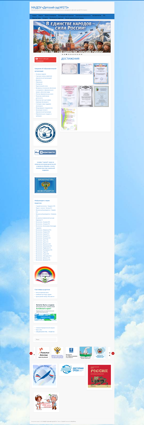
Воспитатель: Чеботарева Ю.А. (44, 256)
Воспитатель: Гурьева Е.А (42, 234)
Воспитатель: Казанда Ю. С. (43, 236)
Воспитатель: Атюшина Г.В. (43, 224)
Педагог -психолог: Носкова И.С (44, 208)
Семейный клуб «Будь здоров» (44, 294)
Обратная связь (36, 18)
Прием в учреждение (50, 15)
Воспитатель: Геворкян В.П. (43, 232)
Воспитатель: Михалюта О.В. (43, 244)
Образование (39, 82)
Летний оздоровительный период (74, 18)
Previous (35, 37)
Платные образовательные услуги (44, 94)
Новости (40, 15)
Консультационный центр (42, 292)
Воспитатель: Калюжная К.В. (43, 238)
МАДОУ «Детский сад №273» (50, 7)
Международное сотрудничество (44, 108)
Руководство (39, 84)
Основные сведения (41, 74)
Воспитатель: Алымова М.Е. (43, 222)
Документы (38, 80)
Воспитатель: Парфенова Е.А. (43, 248)
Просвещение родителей (56, 18)
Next (109, 37)
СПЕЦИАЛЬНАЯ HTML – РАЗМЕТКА (45, 331)
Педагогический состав (42, 86)
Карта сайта (39, 329)
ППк (104, 15)
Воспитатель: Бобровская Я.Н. (43, 230)
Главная (34, 15)
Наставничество (96, 15)
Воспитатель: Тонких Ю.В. (42, 254)
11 (81, 54)
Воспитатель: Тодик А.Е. (42, 252)
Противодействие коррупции (66, 15)
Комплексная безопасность (83, 15)
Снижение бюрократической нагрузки (45, 327)
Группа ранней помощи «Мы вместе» (45, 296)
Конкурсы (45, 18)
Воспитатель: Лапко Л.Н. (42, 242)
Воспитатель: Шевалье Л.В (43, 258)
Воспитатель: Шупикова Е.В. (43, 260)
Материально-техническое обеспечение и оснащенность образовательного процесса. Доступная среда (46, 90)
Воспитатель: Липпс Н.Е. (42, 240)
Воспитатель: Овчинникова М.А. (44, 246)
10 (79, 54)
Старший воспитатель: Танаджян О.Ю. (45, 206)
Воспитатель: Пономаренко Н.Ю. (44, 250)
